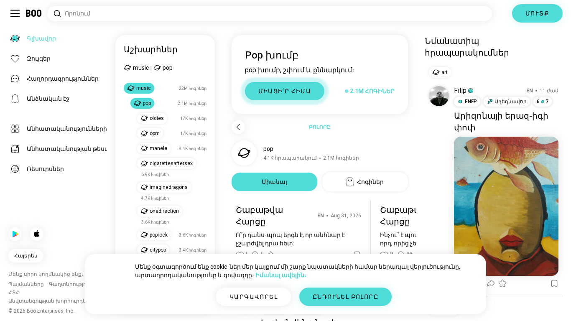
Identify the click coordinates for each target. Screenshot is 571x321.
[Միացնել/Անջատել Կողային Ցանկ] (15, 13)
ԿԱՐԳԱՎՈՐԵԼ (253, 296)
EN (320, 216)
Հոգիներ (370, 181)
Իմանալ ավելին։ (280, 275)
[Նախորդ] (238, 127)
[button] (470, 90)
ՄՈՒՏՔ (537, 13)
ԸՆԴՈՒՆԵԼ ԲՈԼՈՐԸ (345, 296)
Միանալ (274, 181)
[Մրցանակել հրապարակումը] (502, 283)
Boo (34, 13)
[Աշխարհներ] (502, 13)
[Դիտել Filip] (439, 96)
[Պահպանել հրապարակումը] (554, 283)
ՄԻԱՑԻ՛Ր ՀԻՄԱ (284, 91)
